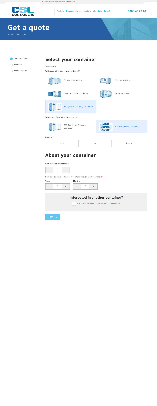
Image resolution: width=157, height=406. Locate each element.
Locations (87, 11)
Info (94, 11)
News (100, 11)
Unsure (129, 144)
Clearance (70, 11)
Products (60, 11)
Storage (78, 11)
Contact (107, 11)
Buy (95, 144)
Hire (62, 144)
